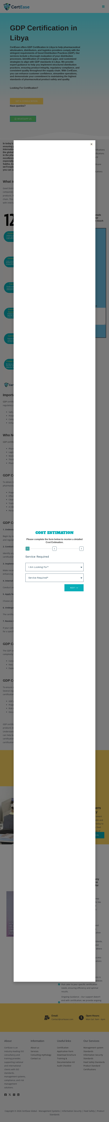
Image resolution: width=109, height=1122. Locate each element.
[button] (91, 144)
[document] (54, 561)
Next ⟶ (74, 588)
